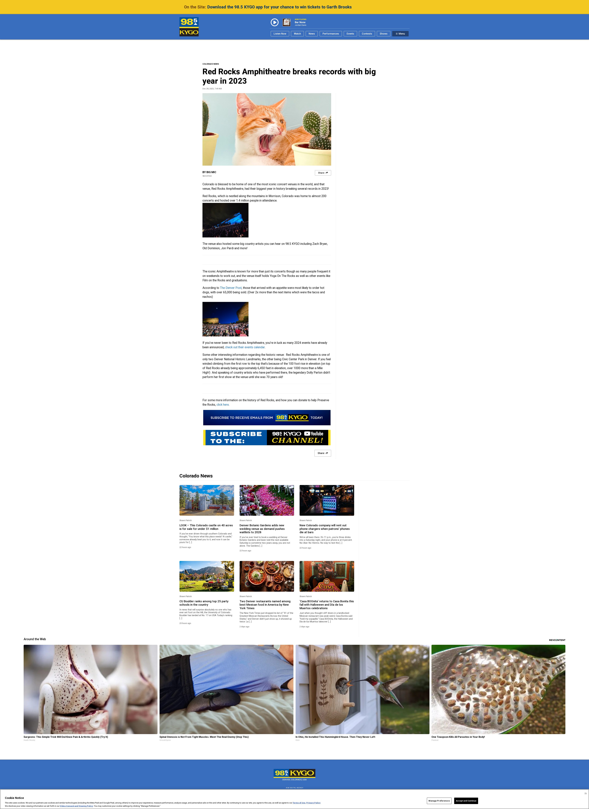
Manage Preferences (439, 801)
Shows (383, 33)
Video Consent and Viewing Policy (76, 806)
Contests (367, 33)
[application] (266, 129)
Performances (331, 33)
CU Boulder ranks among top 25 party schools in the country (203, 603)
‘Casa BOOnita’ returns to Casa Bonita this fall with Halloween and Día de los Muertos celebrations (327, 605)
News (312, 33)
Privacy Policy (313, 803)
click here (223, 404)
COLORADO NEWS (210, 64)
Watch (297, 33)
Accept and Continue (466, 801)
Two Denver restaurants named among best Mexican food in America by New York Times (265, 605)
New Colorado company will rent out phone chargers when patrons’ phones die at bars (325, 529)
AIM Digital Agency (294, 788)
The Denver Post (231, 288)
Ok (586, 793)
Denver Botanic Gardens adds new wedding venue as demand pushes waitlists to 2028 (262, 529)
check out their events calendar (245, 347)
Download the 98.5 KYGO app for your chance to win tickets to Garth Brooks (279, 7)
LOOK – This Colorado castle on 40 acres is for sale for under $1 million (206, 527)
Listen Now (280, 33)
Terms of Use (299, 803)
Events (350, 33)
